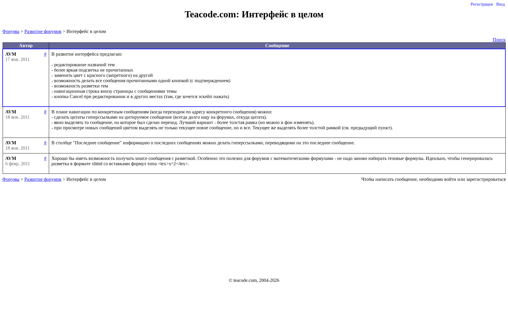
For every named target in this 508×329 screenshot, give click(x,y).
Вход (500, 4)
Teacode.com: (213, 14)
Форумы (10, 31)
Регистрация (482, 4)
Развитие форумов (42, 31)
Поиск (499, 39)
